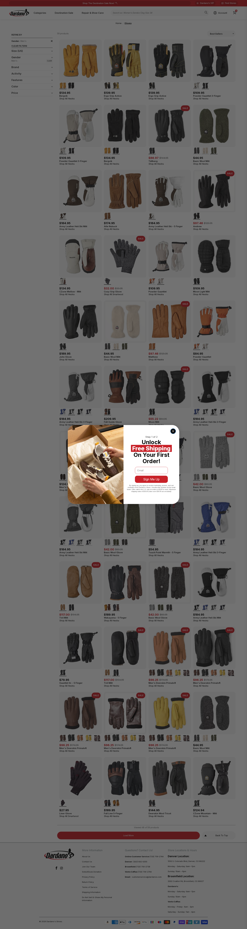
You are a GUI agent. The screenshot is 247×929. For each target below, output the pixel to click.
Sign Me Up (151, 479)
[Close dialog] (173, 431)
